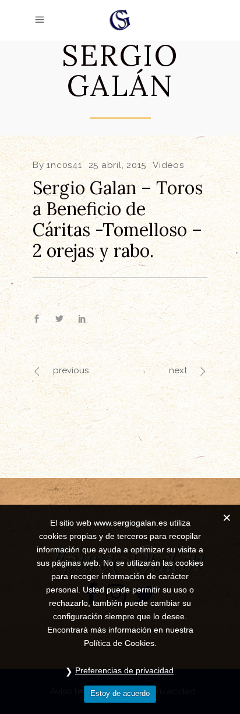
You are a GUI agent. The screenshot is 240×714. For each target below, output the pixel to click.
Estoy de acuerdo (120, 693)
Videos (168, 165)
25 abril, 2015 (118, 165)
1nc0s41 (64, 165)
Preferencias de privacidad (124, 670)
